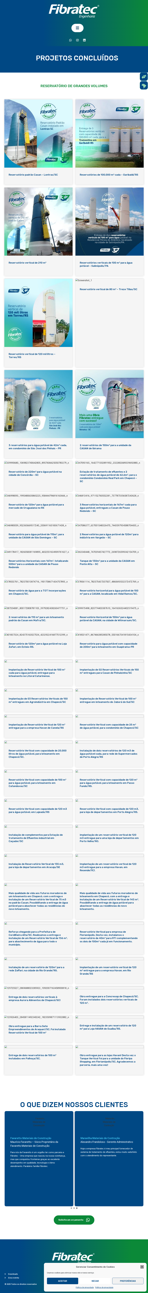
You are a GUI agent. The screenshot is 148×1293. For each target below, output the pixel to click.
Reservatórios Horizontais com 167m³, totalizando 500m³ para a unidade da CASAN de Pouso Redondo (38, 564)
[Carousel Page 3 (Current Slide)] (76, 1208)
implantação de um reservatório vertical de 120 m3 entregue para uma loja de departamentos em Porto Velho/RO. (109, 838)
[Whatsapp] (70, 40)
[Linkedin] (84, 40)
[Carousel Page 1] (71, 1208)
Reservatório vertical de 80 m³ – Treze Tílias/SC (108, 289)
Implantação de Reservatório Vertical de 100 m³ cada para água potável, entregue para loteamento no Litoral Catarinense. (37, 672)
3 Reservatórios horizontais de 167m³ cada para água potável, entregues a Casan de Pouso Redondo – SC (108, 507)
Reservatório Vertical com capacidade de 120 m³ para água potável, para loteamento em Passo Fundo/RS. (108, 783)
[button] (142, 1266)
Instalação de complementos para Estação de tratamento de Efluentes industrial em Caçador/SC (36, 838)
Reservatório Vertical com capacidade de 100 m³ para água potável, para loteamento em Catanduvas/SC (37, 783)
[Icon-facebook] (63, 40)
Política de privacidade (85, 1288)
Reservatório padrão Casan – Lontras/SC (33, 174)
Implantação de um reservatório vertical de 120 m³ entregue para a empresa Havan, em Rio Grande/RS (108, 970)
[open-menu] (77, 28)
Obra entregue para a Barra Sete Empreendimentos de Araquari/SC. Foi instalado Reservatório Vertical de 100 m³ (37, 1029)
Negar (95, 1281)
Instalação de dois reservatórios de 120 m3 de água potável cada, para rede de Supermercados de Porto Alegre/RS (108, 753)
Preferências (128, 1281)
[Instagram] (77, 40)
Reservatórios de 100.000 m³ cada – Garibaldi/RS (109, 174)
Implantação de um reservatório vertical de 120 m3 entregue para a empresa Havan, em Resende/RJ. (108, 867)
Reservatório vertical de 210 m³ (27, 262)
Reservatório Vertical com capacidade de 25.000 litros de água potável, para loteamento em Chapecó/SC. (37, 753)
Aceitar (62, 1281)
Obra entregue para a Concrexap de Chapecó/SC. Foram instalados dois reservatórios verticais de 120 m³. (109, 999)
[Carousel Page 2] (74, 1208)
